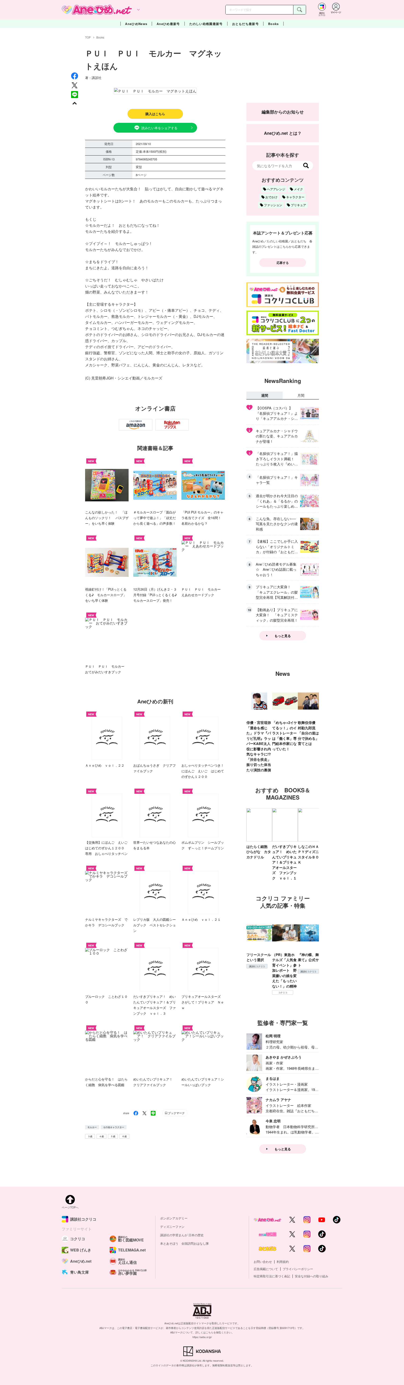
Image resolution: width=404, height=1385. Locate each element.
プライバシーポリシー (298, 1269)
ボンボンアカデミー (174, 1218)
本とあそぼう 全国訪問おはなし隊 (184, 1243)
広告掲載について (266, 1269)
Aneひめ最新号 (168, 23)
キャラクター (295, 197)
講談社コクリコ (257, 966)
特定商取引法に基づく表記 (272, 1276)
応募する (283, 262)
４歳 (101, 1136)
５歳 (113, 1136)
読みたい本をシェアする (159, 127)
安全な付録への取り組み (311, 1276)
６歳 (124, 1136)
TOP (88, 37)
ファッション (273, 205)
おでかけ (271, 197)
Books (273, 23)
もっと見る (282, 635)
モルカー (92, 1127)
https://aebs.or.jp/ (202, 1337)
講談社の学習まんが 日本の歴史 (182, 1235)
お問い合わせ (263, 1261)
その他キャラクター (113, 1127)
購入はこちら (155, 113)
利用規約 (283, 1261)
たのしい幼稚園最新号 (206, 23)
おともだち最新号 (245, 23)
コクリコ (282, 992)
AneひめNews (136, 23)
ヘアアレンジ (276, 189)
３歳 (90, 1136)
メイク (298, 189)
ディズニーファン (172, 1226)
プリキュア (298, 205)
